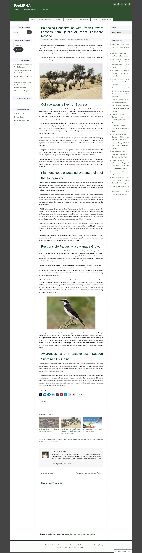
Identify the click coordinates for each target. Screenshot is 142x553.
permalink (56, 442)
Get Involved (84, 19)
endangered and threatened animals (90, 126)
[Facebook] (121, 5)
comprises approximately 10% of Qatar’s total (78, 116)
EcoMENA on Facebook (23, 98)
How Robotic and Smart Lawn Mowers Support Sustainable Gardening (120, 180)
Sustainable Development (75, 39)
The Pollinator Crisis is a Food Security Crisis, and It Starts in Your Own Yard (120, 154)
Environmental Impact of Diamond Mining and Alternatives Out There (120, 137)
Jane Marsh (45, 39)
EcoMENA (22, 6)
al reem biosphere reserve (64, 439)
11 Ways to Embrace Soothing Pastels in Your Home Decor (120, 73)
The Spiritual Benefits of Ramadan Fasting (89, 473)
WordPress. (81, 547)
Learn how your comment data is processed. (80, 534)
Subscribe (18, 49)
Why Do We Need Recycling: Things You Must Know (120, 47)
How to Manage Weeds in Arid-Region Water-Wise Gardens (120, 145)
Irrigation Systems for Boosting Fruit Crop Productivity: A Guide (120, 117)
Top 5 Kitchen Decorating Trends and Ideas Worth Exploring (120, 93)
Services (58, 19)
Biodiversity (76, 439)
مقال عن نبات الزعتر (46, 473)
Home (33, 19)
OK (28, 32)
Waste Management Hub (21, 120)
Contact (95, 19)
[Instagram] (118, 5)
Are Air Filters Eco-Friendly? (120, 88)
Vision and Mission (45, 19)
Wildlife (86, 39)
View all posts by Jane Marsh (62, 464)
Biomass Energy (19, 117)
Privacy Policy (106, 19)
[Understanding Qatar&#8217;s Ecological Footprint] (49, 422)
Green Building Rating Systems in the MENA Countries (120, 81)
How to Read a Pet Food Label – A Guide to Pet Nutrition (120, 108)
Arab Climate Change (20, 114)
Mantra (74, 547)
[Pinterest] (129, 5)
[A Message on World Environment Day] (92, 422)
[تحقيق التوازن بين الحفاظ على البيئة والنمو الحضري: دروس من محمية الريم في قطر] (71, 422)
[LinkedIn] (114, 5)
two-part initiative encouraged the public (65, 150)
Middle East (63, 39)
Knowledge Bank (71, 19)
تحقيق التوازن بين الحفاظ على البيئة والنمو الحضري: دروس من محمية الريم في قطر (71, 431)
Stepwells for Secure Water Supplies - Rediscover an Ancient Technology (22, 84)
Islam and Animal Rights (21, 91)
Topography (99, 439)
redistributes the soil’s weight (90, 228)
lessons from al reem (88, 439)
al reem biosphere (49, 439)
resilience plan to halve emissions (89, 287)
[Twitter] (125, 5)
